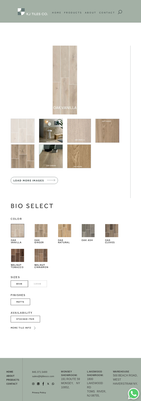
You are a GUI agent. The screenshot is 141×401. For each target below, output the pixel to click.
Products (73, 12)
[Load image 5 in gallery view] (23, 156)
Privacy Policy (39, 393)
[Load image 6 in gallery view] (51, 156)
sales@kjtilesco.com (43, 376)
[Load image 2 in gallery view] (51, 131)
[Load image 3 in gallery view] (79, 131)
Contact (107, 12)
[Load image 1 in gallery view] (23, 131)
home (9, 372)
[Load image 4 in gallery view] (107, 131)
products (12, 380)
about (10, 376)
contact (12, 384)
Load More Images (28, 180)
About (90, 12)
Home (56, 12)
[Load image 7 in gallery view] (79, 156)
